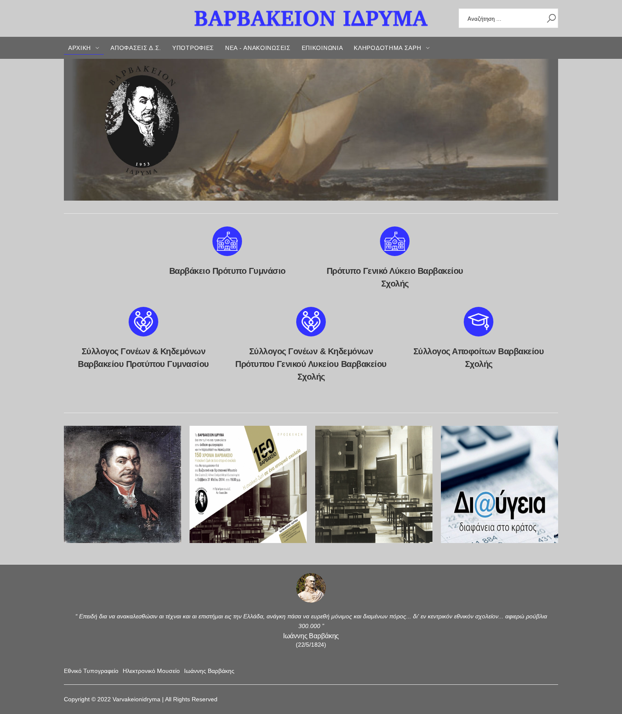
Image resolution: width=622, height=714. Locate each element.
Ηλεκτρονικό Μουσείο (151, 670)
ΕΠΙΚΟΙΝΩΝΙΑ (322, 47)
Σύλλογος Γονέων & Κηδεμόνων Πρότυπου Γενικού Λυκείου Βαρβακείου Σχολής (311, 364)
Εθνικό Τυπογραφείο (91, 670)
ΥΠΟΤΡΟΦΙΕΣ (193, 47)
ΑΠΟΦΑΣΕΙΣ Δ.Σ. (135, 47)
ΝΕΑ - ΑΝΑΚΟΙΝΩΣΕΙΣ (258, 47)
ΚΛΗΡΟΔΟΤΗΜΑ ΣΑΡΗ (387, 47)
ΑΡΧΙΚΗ (79, 47)
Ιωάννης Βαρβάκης (209, 670)
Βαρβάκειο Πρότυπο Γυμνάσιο (227, 271)
